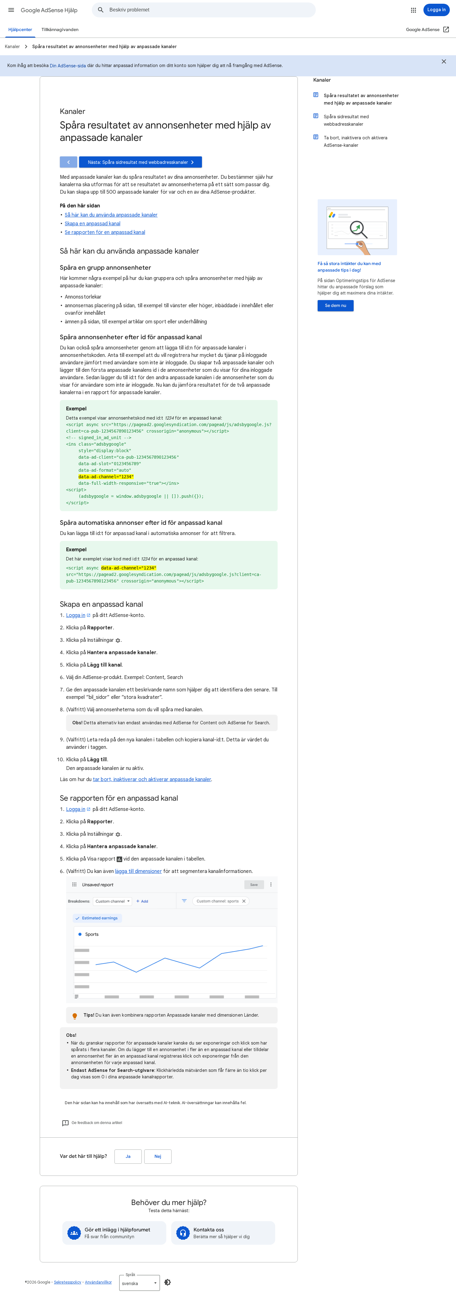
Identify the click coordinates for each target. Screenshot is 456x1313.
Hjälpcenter (20, 29)
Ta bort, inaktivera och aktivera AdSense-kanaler (355, 141)
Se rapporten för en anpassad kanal (105, 232)
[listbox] (139, 1283)
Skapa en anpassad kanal (92, 224)
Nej (157, 1156)
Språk (130, 1274)
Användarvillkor (98, 1282)
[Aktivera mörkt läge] (167, 1282)
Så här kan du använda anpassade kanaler (111, 215)
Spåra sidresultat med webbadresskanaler (346, 120)
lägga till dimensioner (138, 871)
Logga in (75, 615)
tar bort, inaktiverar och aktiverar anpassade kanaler (152, 779)
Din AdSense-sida (68, 66)
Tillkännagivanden (60, 29)
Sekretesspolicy (67, 1282)
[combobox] (212, 10)
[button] (11, 9)
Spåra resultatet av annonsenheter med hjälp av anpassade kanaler (361, 99)
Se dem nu (335, 305)
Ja (128, 1156)
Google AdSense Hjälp (49, 10)
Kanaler (322, 80)
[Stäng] (444, 62)
